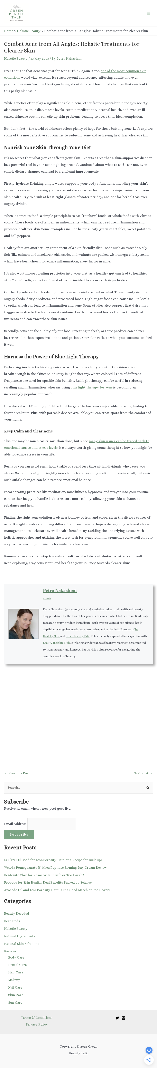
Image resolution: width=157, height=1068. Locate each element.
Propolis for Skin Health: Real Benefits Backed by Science (48, 882)
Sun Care (15, 1002)
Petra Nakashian (60, 590)
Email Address (15, 824)
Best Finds (12, 921)
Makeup (14, 980)
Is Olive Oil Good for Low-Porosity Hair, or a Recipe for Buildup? (53, 860)
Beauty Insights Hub (56, 642)
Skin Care (15, 995)
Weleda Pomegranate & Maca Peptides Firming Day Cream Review (55, 867)
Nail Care (15, 987)
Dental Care (17, 965)
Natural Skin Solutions (21, 944)
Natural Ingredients (19, 936)
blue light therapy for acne (91, 387)
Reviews (10, 951)
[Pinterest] (123, 1018)
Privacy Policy (37, 1024)
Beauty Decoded (16, 913)
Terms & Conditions (36, 1018)
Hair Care (15, 972)
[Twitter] (117, 1018)
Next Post (143, 773)
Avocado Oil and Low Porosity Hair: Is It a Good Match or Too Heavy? (57, 890)
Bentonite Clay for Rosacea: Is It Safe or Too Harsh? (44, 875)
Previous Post (17, 773)
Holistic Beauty (16, 58)
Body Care (16, 957)
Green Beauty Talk (77, 636)
